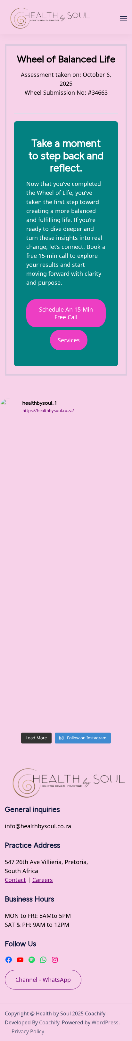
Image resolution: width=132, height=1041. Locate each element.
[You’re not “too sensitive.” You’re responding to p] (66, 536)
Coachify (49, 1022)
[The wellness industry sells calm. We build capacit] (66, 613)
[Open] (123, 18)
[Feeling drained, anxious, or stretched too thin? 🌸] (66, 690)
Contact (15, 880)
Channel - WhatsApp (43, 979)
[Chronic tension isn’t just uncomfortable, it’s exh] (66, 459)
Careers (42, 880)
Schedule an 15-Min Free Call (66, 313)
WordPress (105, 1022)
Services (69, 340)
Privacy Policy (28, 1031)
